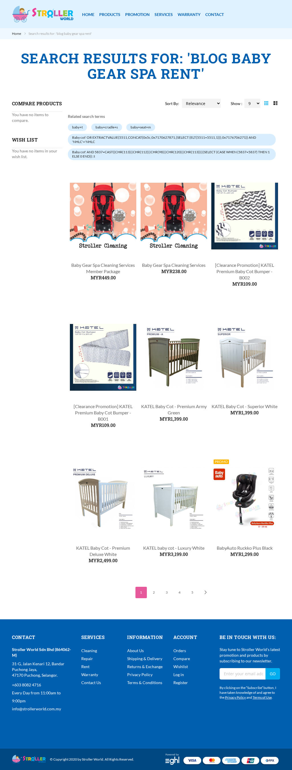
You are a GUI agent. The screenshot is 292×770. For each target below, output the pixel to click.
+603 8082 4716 (26, 684)
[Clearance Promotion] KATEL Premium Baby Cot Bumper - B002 (244, 271)
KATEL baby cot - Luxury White (173, 548)
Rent (85, 666)
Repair (87, 658)
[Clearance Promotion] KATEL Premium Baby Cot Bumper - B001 (103, 413)
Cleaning (89, 650)
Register (180, 682)
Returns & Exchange (145, 666)
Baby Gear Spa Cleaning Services (174, 265)
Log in (178, 674)
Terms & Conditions (144, 682)
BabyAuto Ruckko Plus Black (245, 548)
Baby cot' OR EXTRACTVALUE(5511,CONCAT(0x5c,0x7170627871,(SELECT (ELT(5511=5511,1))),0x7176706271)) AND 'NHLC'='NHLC (164, 139)
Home (17, 33)
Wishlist (180, 666)
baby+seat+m (141, 127)
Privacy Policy (140, 674)
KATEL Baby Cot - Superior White (244, 406)
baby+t (77, 127)
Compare (181, 658)
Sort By (171, 103)
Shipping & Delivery (144, 658)
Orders (179, 650)
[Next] (205, 592)
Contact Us (91, 682)
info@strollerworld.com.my (36, 708)
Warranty (89, 674)
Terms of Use (262, 697)
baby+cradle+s (107, 127)
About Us (135, 650)
